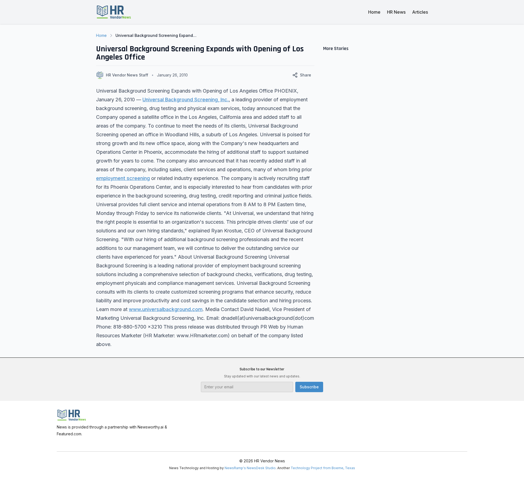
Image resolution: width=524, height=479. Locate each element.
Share (305, 75)
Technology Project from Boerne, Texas (323, 468)
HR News (396, 12)
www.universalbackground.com (166, 309)
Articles (420, 12)
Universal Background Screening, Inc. (185, 99)
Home (374, 12)
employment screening (123, 178)
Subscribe (309, 387)
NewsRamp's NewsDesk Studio (250, 468)
